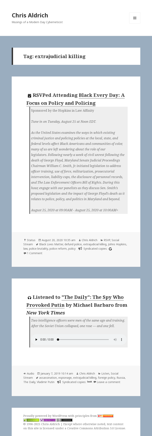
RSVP (107, 240)
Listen (105, 373)
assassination (48, 377)
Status (31, 240)
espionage (65, 377)
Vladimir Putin (45, 382)
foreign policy (106, 377)
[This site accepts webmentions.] (48, 420)
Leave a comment (108, 382)
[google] (109, 248)
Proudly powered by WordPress (45, 416)
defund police (73, 244)
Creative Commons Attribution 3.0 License (96, 428)
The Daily (29, 382)
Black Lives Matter (51, 244)
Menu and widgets (134, 23)
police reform (58, 248)
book (89, 381)
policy (72, 248)
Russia (121, 377)
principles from (86, 416)
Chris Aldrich (30, 15)
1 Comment (34, 253)
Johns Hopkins (117, 244)
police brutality (38, 248)
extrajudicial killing (94, 244)
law (25, 248)
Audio (30, 373)
